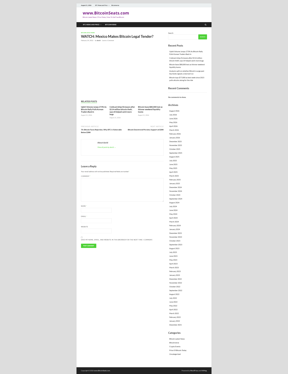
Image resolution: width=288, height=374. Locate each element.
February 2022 (175, 317)
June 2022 (173, 302)
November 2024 (175, 191)
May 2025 (173, 168)
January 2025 (174, 183)
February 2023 (175, 271)
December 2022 (175, 279)
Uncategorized (175, 354)
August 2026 (174, 111)
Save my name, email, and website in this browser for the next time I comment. (117, 240)
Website (84, 227)
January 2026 (174, 138)
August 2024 (174, 202)
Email (84, 216)
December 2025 (175, 141)
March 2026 (174, 130)
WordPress (194, 371)
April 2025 (173, 172)
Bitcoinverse (115, 5)
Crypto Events (174, 346)
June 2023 (173, 256)
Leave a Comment (108, 40)
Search (170, 33)
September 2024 (175, 199)
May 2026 (173, 122)
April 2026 (173, 126)
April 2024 (173, 218)
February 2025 (175, 180)
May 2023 (173, 260)
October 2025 (174, 149)
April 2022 (173, 309)
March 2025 (174, 176)
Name (84, 206)
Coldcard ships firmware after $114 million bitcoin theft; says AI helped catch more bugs (122, 110)
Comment (86, 176)
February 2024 (175, 225)
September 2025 (175, 153)
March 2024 (174, 222)
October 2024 (174, 195)
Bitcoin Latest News (88, 32)
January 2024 (174, 229)
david (98, 40)
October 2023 (174, 241)
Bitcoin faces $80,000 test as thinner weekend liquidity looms (150, 109)
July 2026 (173, 115)
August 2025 (174, 157)
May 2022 (173, 306)
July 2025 (173, 160)
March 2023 (174, 267)
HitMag (204, 371)
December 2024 (175, 187)
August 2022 (174, 294)
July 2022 (173, 298)
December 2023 (175, 233)
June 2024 (173, 210)
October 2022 (174, 286)
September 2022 (175, 290)
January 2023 (174, 275)
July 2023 (173, 252)
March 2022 (174, 313)
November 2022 (175, 283)
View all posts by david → (106, 147)
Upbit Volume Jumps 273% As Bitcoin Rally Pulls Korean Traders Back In (93, 109)
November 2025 (175, 145)
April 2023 (173, 264)
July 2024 (173, 206)
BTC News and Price (101, 5)
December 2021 (175, 325)
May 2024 (173, 214)
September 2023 (175, 244)
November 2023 (175, 237)
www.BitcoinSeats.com (106, 13)
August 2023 (174, 248)
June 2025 (173, 164)
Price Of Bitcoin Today (177, 350)
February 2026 (175, 134)
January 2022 (174, 321)
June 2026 (173, 118)
